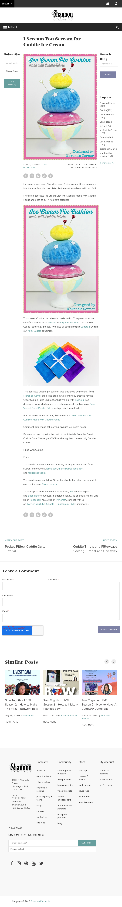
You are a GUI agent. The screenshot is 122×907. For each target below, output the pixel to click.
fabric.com (51, 468)
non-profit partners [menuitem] (63, 816)
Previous (106, 660)
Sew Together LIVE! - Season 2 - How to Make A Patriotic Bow (60, 705)
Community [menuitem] (64, 762)
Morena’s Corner (32, 396)
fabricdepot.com (37, 473)
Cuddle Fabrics (107, 116)
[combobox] (109, 64)
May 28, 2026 (12, 715)
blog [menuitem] (60, 823)
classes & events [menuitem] (83, 778)
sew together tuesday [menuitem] (64, 772)
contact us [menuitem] (42, 817)
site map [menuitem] (41, 822)
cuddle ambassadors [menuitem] (64, 798)
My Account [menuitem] (107, 762)
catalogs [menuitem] (83, 770)
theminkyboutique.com (70, 468)
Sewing (106, 121)
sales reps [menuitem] (84, 790)
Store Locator (49, 484)
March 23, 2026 (89, 715)
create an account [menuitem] (104, 772)
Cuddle (106, 110)
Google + (51, 504)
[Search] (108, 74)
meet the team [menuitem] (44, 776)
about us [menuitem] (41, 770)
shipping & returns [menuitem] (42, 789)
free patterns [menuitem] (64, 779)
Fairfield (79, 400)
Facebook (35, 500)
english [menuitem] (6, 3)
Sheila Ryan (28, 715)
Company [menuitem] (42, 762)
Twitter (31, 504)
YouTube (40, 504)
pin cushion (77, 167)
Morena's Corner (86, 164)
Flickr (72, 504)
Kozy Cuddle (34, 331)
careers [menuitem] (40, 811)
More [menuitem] (82, 762)
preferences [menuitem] (106, 785)
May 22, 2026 (50, 715)
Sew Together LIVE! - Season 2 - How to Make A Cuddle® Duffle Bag (99, 705)
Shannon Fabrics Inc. (41, 901)
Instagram (63, 504)
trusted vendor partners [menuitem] (65, 807)
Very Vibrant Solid (69, 322)
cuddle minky (109, 149)
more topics (106, 162)
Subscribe (33, 496)
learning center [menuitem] (65, 785)
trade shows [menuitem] (85, 785)
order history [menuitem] (106, 779)
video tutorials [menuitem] (65, 790)
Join (71, 491)
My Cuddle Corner (108, 132)
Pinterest (61, 500)
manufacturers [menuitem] (86, 802)
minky (71, 164)
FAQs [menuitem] (39, 805)
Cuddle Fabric (106, 143)
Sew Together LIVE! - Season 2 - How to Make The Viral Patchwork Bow (21, 705)
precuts (52, 322)
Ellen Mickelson (35, 166)
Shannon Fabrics (107, 105)
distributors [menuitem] (84, 796)
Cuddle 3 (86, 326)
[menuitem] (116, 3)
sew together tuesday (106, 155)
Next (113, 660)
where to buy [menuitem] (43, 781)
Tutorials (91, 167)
